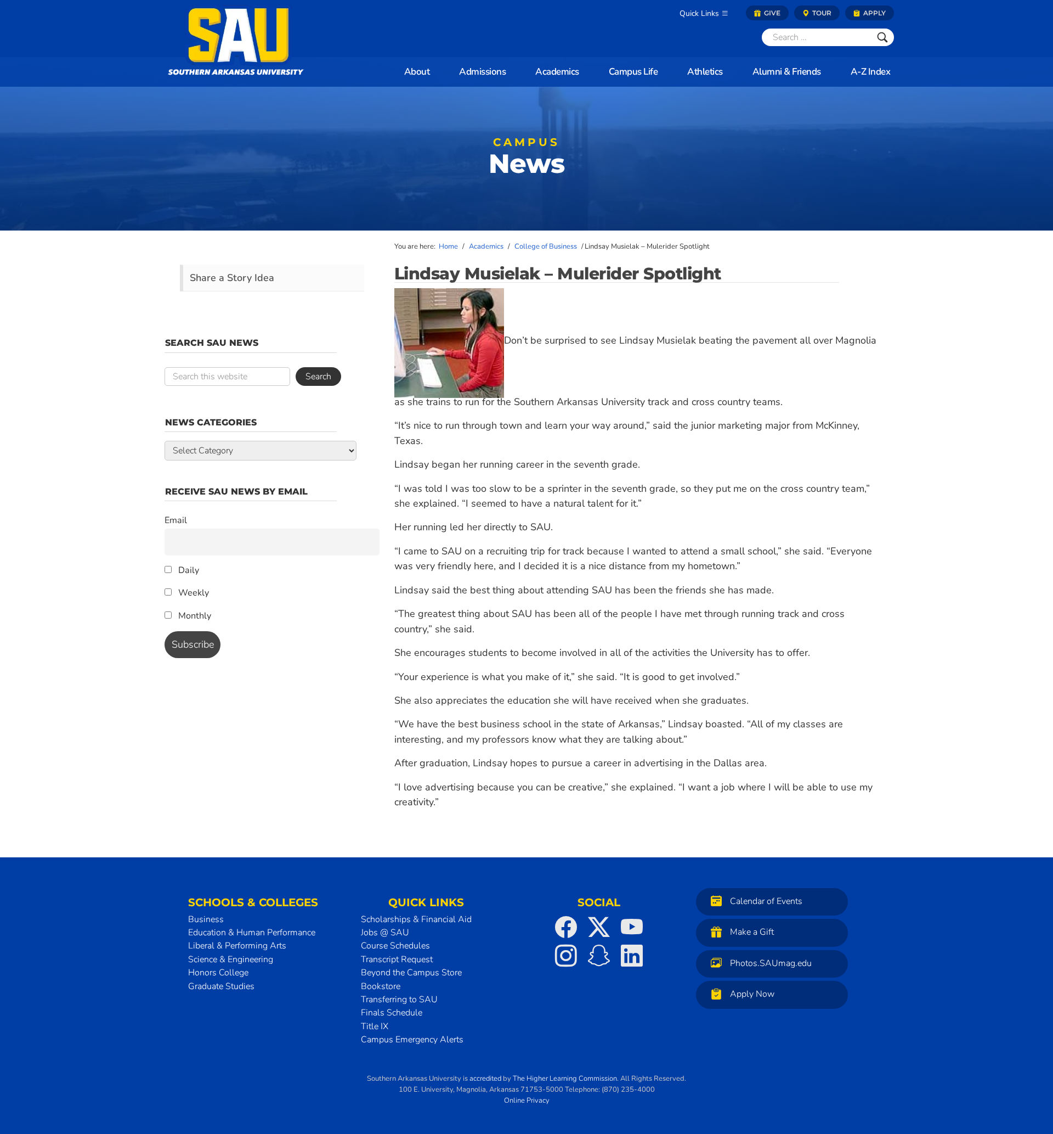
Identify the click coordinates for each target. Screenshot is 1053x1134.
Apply (874, 13)
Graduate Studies (221, 986)
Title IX (374, 1026)
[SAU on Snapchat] (599, 956)
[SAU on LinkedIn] (632, 956)
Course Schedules (395, 946)
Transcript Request (397, 959)
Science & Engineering (230, 959)
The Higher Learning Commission (565, 1079)
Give (771, 13)
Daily (187, 570)
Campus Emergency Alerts (412, 1040)
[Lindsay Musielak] (449, 340)
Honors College (218, 973)
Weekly (192, 593)
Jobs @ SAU (385, 933)
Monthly (193, 616)
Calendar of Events (766, 901)
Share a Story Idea (232, 277)
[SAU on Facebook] (566, 927)
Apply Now (752, 994)
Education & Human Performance (251, 933)
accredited (485, 1079)
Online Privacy (527, 1100)
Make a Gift (752, 932)
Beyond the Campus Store (411, 973)
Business (206, 919)
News (526, 159)
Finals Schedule (391, 1013)
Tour (821, 13)
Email (176, 520)
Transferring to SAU (399, 999)
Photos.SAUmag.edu (771, 963)
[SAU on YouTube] (632, 927)
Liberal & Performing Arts (237, 946)
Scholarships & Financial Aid (416, 919)
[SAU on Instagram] (566, 956)
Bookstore (380, 986)
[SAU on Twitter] (599, 927)
